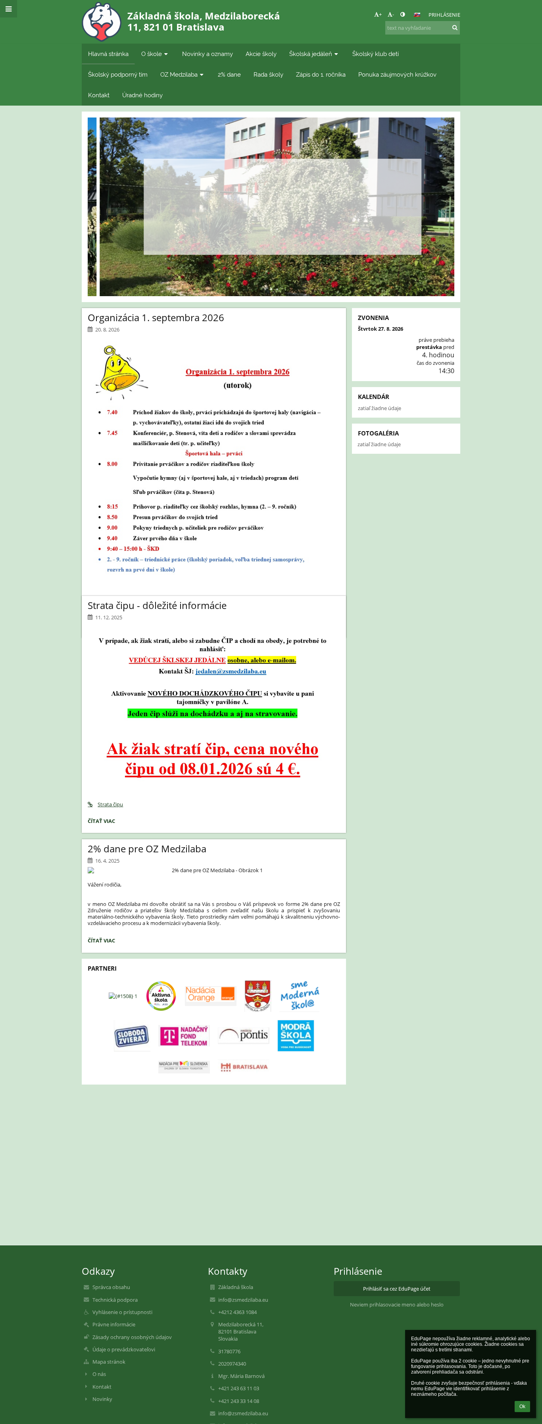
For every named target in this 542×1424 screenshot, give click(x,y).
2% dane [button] (229, 74)
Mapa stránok (108, 1361)
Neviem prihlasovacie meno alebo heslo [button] (397, 1304)
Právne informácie (113, 1324)
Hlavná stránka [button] (108, 53)
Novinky (102, 1399)
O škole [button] (151, 53)
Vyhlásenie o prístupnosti (122, 1312)
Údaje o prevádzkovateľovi (123, 1349)
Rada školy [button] (268, 74)
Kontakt (101, 1386)
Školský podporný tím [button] (118, 74)
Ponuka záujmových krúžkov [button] (397, 74)
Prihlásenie (444, 14)
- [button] (393, 14)
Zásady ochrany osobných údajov (132, 1337)
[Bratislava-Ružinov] (257, 996)
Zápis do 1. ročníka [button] (321, 74)
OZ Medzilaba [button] (179, 74)
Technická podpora (115, 1299)
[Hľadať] (454, 27)
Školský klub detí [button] (375, 53)
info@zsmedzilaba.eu (243, 1299)
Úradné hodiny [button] (142, 95)
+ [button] (380, 14)
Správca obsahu (111, 1287)
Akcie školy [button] (261, 53)
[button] (402, 14)
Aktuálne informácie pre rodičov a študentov (271, 189)
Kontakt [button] (99, 95)
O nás (99, 1374)
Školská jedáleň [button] (310, 53)
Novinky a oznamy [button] (207, 53)
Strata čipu (110, 804)
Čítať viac (271, 229)
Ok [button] (522, 1406)
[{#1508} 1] (123, 996)
